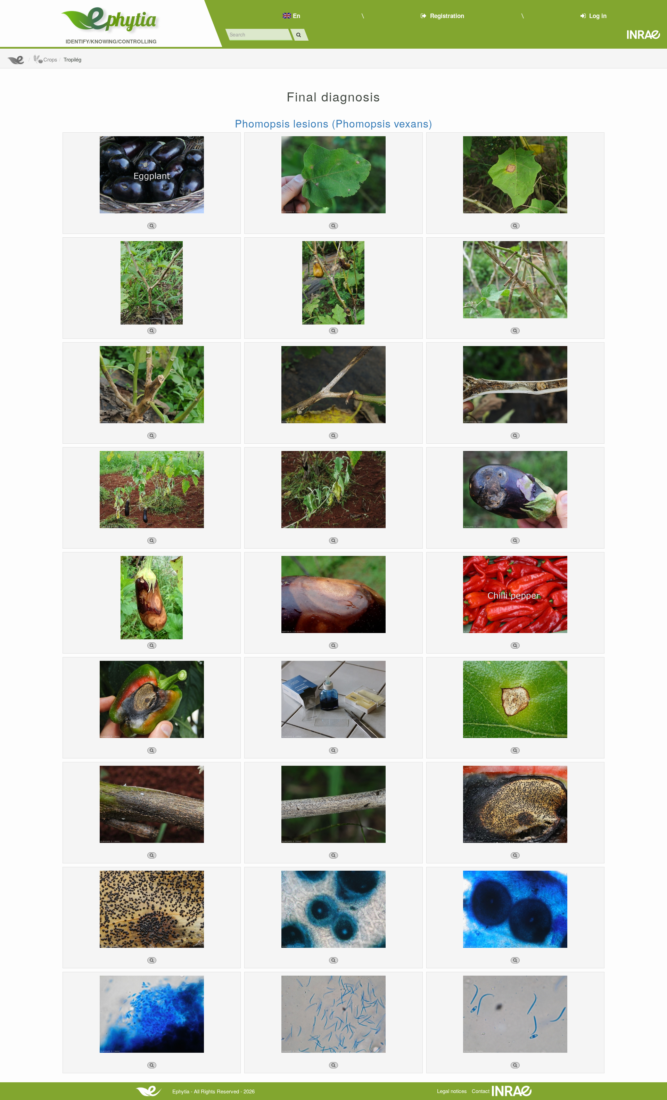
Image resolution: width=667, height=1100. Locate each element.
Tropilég (72, 59)
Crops (50, 59)
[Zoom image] (151, 226)
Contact (480, 1090)
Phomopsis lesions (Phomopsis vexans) (334, 123)
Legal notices (452, 1090)
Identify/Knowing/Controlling (111, 41)
